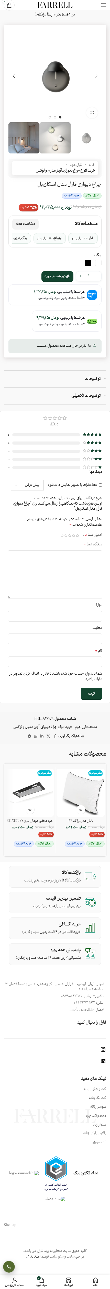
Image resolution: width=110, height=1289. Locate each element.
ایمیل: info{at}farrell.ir (87, 1010)
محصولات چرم (96, 1115)
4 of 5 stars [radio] (66, 535)
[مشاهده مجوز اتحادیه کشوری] (56, 1173)
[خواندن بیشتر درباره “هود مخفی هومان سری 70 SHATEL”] (29, 809)
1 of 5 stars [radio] (77, 535)
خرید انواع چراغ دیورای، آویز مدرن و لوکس (65, 171)
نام (98, 651)
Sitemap (10, 1225)
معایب (97, 628)
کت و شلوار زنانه (94, 1089)
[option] (60, 117)
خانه (92, 165)
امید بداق (33, 1257)
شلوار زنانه (99, 1124)
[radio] (98, 263)
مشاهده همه (25, 224)
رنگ (99, 255)
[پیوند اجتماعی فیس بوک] (55, 736)
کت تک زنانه (97, 1098)
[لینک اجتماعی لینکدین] (42, 736)
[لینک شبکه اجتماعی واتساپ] (36, 736)
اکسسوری (99, 1142)
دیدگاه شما (93, 544)
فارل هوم (76, 165)
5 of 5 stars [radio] (62, 535)
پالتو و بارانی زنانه (94, 1133)
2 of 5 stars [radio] (73, 535)
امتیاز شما (93, 535)
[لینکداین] (103, 1063)
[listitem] (83, 238)
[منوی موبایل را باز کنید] (103, 5)
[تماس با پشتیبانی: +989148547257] (9, 1267)
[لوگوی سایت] (55, 5)
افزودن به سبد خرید (57, 276)
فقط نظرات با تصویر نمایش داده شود (72, 485)
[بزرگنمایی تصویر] (92, 113)
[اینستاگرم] (103, 1052)
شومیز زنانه (98, 1106)
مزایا (99, 605)
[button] (96, 76)
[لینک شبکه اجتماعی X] (48, 736)
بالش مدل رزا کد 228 (81, 820)
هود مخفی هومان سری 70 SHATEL (30, 820)
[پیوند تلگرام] (29, 736)
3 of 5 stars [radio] (70, 535)
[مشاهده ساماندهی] (24, 1173)
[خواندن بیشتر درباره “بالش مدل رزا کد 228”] (80, 809)
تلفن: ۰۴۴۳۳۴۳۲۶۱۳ (89, 1003)
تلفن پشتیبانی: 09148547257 (82, 996)
